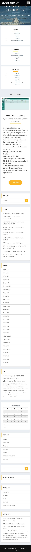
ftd (13, 388)
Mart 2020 (6, 316)
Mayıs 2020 (6, 313)
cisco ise (13, 384)
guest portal (19, 388)
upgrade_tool (22, 394)
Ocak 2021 (6, 303)
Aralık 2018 (6, 329)
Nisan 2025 (6, 276)
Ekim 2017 (6, 346)
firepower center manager (15, 386)
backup (11, 378)
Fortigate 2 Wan (15, 115)
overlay (11, 393)
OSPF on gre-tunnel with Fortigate (13, 243)
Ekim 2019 (6, 323)
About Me (17, 33)
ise (10, 390)
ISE (17, 59)
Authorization (6, 378)
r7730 (22, 393)
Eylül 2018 (6, 333)
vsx (13, 396)
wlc (17, 396)
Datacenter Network (17, 40)
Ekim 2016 (6, 359)
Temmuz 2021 (7, 289)
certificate (17, 378)
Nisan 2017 (6, 352)
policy (15, 393)
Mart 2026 (6, 269)
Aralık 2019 (6, 319)
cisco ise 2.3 (19, 384)
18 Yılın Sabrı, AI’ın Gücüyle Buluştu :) (13, 213)
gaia (15, 388)
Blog (17, 37)
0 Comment (15, 121)
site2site (25, 393)
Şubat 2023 (6, 283)
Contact (17, 38)
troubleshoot (5, 394)
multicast (5, 393)
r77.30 (19, 393)
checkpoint (8, 381)
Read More (17, 182)
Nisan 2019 (6, 326)
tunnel (10, 395)
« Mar (4, 427)
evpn (4, 386)
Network (17, 61)
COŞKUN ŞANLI (11, 119)
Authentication (19, 376)
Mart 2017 (6, 356)
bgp (14, 378)
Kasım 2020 (6, 306)
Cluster (23, 384)
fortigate (10, 388)
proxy (17, 393)
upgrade (18, 394)
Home (17, 73)
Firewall (17, 57)
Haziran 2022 (7, 286)
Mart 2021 (6, 296)
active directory (7, 376)
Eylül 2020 (6, 309)
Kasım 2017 (6, 342)
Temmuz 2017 (7, 349)
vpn (11, 396)
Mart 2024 (6, 279)
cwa (26, 384)
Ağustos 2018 (7, 336)
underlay (14, 395)
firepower (8, 386)
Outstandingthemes (16, 550)
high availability (25, 388)
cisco (16, 380)
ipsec (7, 390)
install (4, 390)
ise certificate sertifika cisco (17, 390)
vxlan (15, 396)
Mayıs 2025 (6, 273)
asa (13, 376)
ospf (9, 393)
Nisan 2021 (6, 293)
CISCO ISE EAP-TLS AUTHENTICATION (14, 251)
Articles (17, 35)
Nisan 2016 (6, 362)
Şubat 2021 (6, 299)
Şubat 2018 (6, 339)
